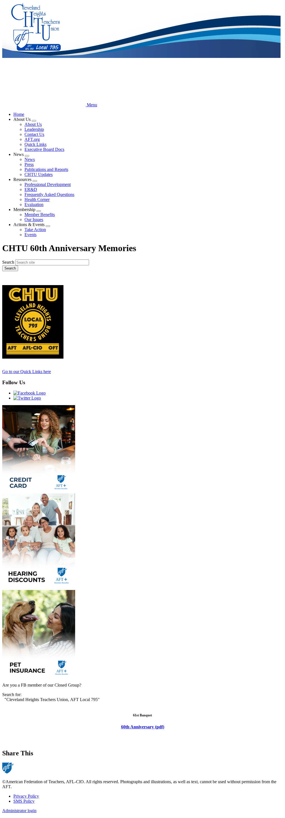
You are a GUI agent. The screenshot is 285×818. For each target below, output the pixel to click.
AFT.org (32, 139)
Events (30, 234)
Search (8, 262)
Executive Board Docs (44, 149)
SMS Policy (24, 801)
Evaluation (33, 204)
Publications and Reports (46, 169)
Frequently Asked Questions (49, 194)
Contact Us (34, 134)
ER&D (30, 189)
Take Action (35, 229)
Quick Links (35, 144)
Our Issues (33, 219)
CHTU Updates (38, 174)
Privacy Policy (26, 796)
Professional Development (47, 184)
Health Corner (37, 199)
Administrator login (19, 810)
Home (18, 114)
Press (29, 164)
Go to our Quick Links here (26, 371)
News (29, 159)
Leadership (34, 129)
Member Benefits (39, 214)
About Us (33, 124)
